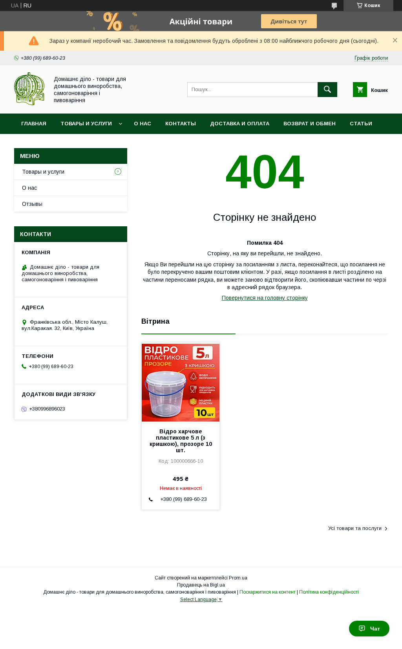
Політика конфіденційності (329, 592)
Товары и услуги (86, 123)
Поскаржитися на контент (267, 592)
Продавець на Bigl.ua (201, 585)
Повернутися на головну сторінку (265, 298)
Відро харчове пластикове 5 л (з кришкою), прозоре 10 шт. (181, 440)
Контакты (180, 123)
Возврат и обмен (309, 123)
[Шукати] (327, 89)
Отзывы (32, 204)
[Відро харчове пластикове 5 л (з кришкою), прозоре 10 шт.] (180, 382)
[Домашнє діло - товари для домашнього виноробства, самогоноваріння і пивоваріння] (29, 103)
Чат (375, 628)
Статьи (361, 123)
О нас (142, 123)
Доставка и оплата (239, 123)
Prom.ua (238, 578)
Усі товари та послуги (355, 528)
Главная (33, 123)
